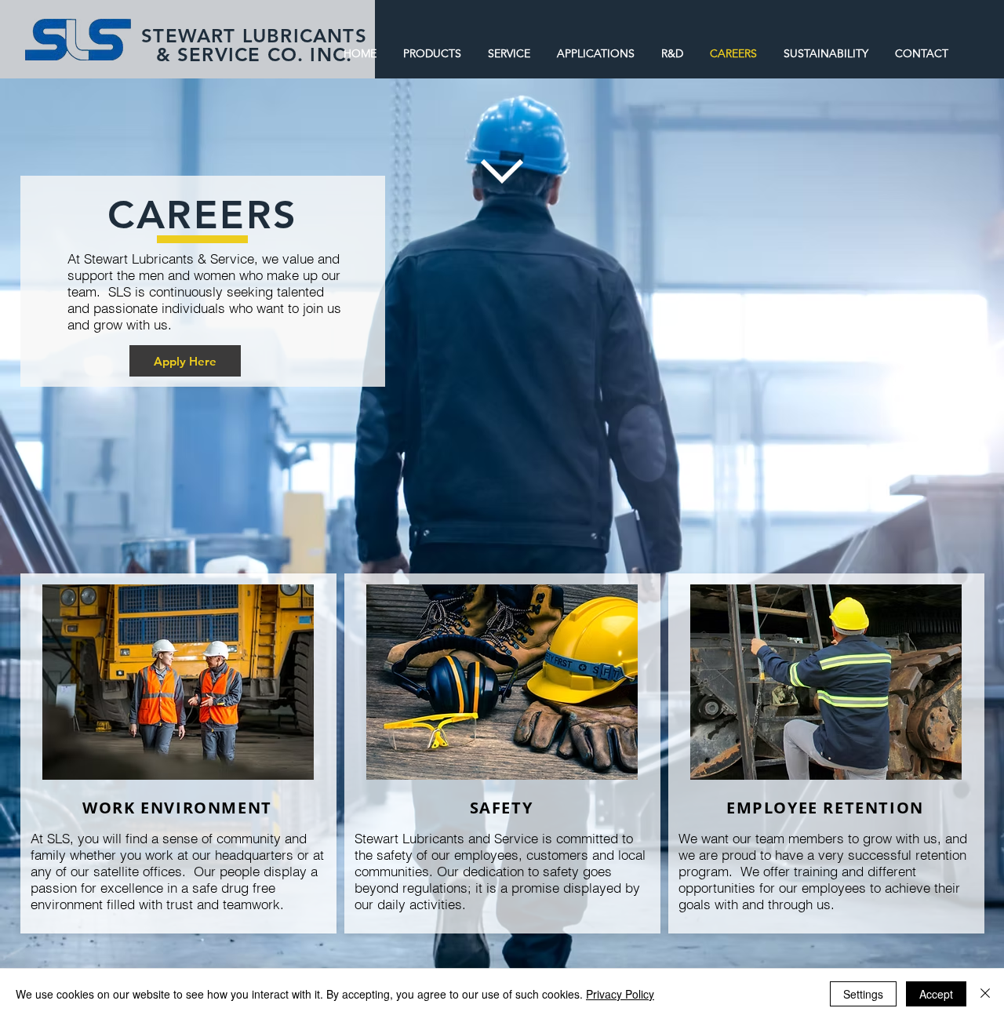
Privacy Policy (620, 994)
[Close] (985, 993)
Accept (936, 994)
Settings (863, 994)
